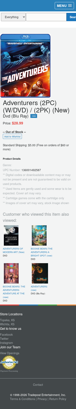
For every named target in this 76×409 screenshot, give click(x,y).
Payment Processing (9, 371)
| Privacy (41, 399)
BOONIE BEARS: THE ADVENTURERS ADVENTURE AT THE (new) (14, 292)
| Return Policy (57, 399)
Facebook (6, 334)
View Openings (9, 353)
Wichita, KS (7, 324)
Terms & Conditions (22, 399)
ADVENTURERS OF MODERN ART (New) (14, 250)
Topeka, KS (7, 320)
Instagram (6, 343)
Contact (38, 385)
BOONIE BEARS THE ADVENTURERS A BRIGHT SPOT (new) (41, 252)
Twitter (4, 338)
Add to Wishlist (12, 136)
